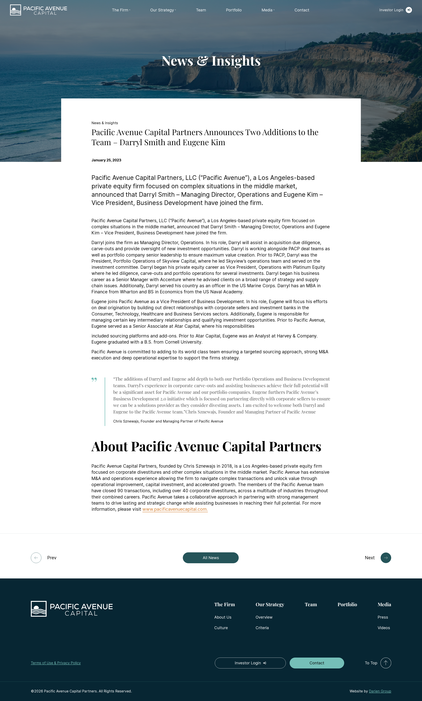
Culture (221, 627)
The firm (120, 10)
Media (267, 10)
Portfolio (234, 10)
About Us (222, 617)
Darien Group (380, 691)
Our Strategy (162, 10)
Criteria (262, 627)
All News (211, 557)
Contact (302, 10)
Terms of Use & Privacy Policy (56, 663)
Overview (264, 617)
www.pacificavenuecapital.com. (175, 509)
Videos (384, 627)
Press (383, 617)
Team (201, 10)
